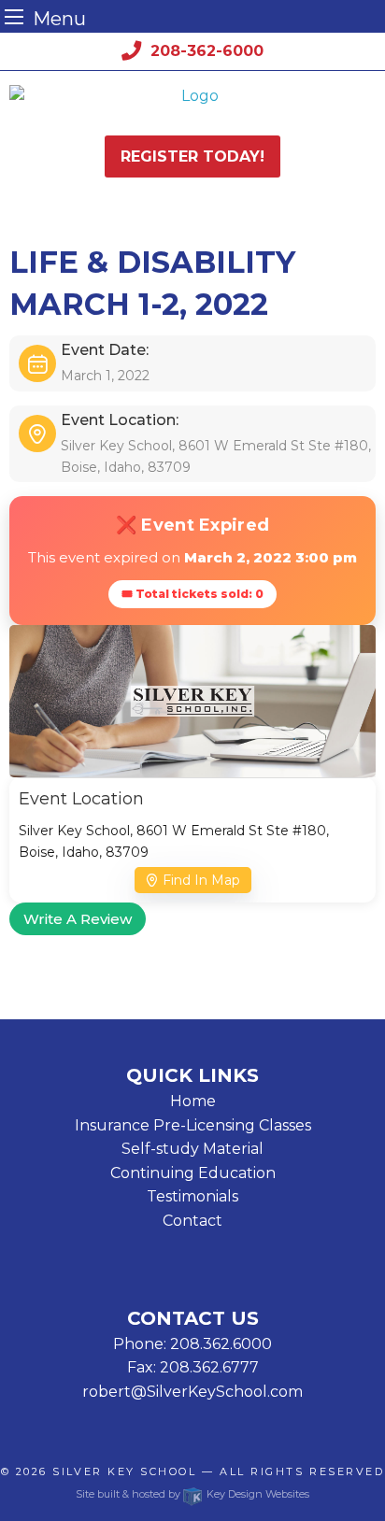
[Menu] (14, 16)
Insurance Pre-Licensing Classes (193, 1125)
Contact (192, 1221)
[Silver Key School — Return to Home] (192, 96)
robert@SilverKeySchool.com (192, 1391)
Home (193, 1101)
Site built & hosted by (192, 1493)
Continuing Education (193, 1173)
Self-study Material (192, 1149)
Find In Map (201, 880)
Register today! (192, 156)
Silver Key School (124, 1471)
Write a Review (77, 919)
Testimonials (192, 1196)
